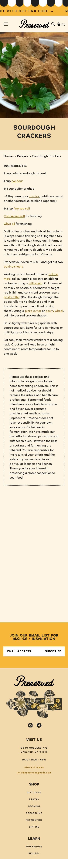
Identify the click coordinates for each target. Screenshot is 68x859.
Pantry (34, 799)
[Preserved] (34, 24)
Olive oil (9, 224)
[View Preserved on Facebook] (39, 725)
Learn (34, 838)
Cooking (34, 806)
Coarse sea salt (14, 216)
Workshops (34, 846)
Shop (34, 784)
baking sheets (13, 266)
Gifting (34, 827)
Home (8, 156)
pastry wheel (54, 311)
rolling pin (35, 283)
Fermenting (34, 820)
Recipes (22, 156)
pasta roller (11, 297)
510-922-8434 (34, 767)
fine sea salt (22, 208)
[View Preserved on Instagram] (30, 725)
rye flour (17, 181)
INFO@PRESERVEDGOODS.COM (34, 772)
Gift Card (34, 792)
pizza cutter (33, 311)
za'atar (34, 196)
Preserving (34, 813)
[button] (53, 24)
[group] (34, 8)
